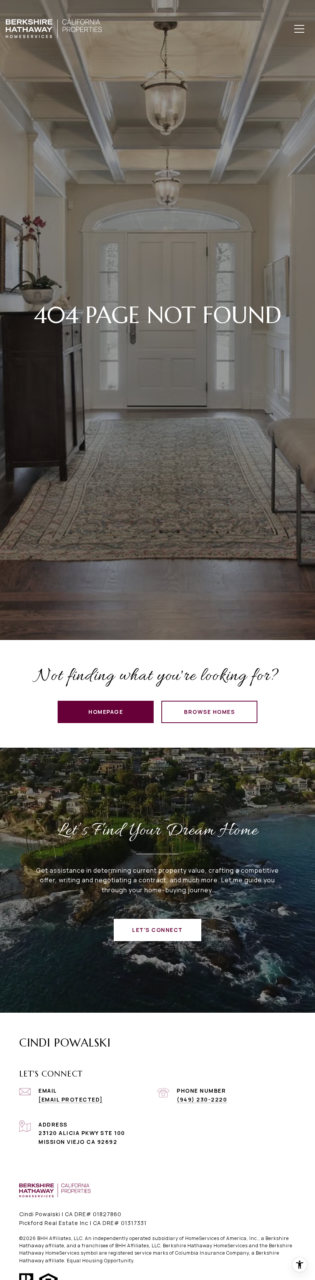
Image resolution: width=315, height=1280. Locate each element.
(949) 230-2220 (202, 1099)
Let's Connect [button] (157, 929)
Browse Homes (209, 711)
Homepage (105, 711)
